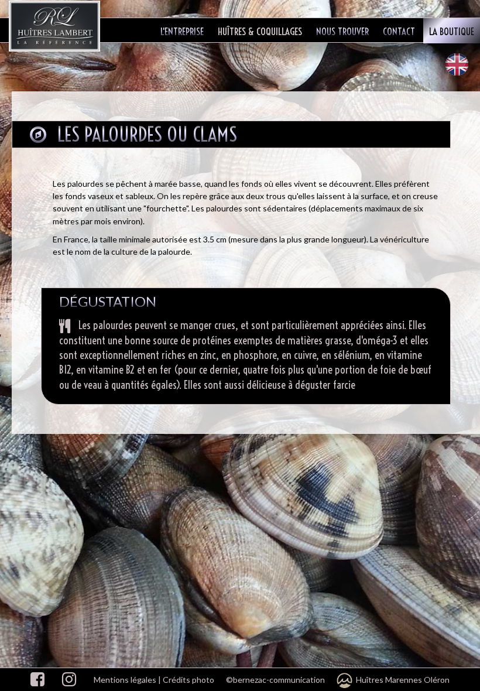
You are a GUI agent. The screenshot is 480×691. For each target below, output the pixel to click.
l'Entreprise (182, 31)
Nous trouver (342, 31)
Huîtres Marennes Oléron (401, 680)
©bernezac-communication (275, 680)
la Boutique (451, 31)
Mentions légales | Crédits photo (154, 680)
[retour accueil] (55, 26)
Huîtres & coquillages (260, 31)
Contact (399, 31)
